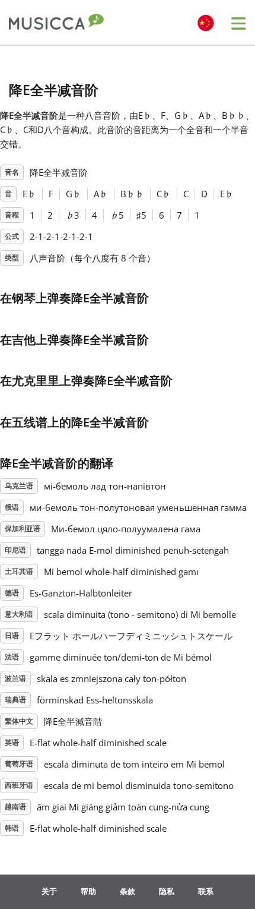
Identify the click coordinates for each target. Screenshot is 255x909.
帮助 (88, 891)
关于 (49, 891)
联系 (205, 891)
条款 (127, 891)
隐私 (166, 891)
